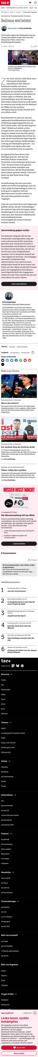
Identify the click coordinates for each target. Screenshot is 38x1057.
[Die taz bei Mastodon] (13, 667)
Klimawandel (5, 752)
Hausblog (4, 772)
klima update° (6, 849)
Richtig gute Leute (8, 747)
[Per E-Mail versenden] (2, 360)
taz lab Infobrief (7, 892)
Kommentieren (15, 352)
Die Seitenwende (7, 777)
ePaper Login (6, 1009)
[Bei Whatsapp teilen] (20, 360)
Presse (3, 786)
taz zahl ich (5, 810)
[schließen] (35, 1013)
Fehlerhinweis (25, 352)
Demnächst (5, 907)
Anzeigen (4, 985)
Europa (18, 12)
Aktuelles (4, 767)
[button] (35, 2)
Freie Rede (5, 859)
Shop (3, 980)
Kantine (4, 976)
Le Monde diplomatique (10, 951)
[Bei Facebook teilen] (16, 360)
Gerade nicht (27, 1013)
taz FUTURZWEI (6, 946)
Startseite (4, 12)
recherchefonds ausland (10, 815)
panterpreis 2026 (7, 825)
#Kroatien (12, 347)
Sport (3, 699)
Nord (3, 709)
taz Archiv (4, 956)
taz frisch (4, 883)
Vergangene (5, 921)
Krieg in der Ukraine (8, 743)
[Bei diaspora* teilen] (25, 360)
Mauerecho (5, 854)
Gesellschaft (5, 690)
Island (3, 728)
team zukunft (6, 878)
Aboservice (5, 1005)
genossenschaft (7, 806)
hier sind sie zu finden (10, 574)
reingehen (4, 863)
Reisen (3, 971)
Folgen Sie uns (5, 666)
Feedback (4, 1000)
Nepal (3, 738)
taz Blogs (4, 941)
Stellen (3, 781)
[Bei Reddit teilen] (29, 360)
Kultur (3, 694)
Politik (11, 12)
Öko (2, 685)
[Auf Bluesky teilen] (11, 360)
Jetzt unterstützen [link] (19, 284)
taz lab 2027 (5, 926)
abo (2, 801)
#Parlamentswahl (22, 347)
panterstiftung (6, 820)
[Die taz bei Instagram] (22, 667)
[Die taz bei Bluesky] (17, 667)
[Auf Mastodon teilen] (7, 360)
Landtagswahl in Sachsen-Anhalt (13, 733)
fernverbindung (6, 844)
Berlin (3, 704)
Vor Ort (4, 912)
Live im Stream (6, 917)
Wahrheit (4, 714)
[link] (3, 7)
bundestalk (5, 839)
